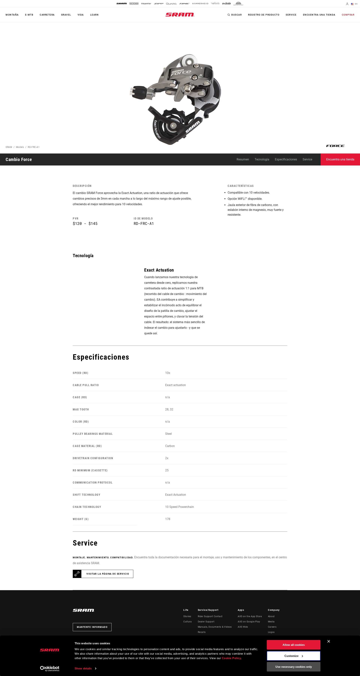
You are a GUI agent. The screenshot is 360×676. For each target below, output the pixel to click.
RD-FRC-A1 (34, 147)
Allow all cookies (294, 644)
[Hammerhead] (200, 3)
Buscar (236, 14)
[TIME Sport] (184, 4)
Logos (271, 632)
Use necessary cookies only (293, 666)
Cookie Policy (231, 658)
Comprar (348, 14)
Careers (272, 627)
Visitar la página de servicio (107, 574)
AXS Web (243, 627)
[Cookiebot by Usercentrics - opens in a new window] (49, 669)
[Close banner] (328, 641)
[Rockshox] (134, 3)
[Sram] (121, 3)
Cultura (187, 621)
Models (20, 147)
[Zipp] (159, 4)
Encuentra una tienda (319, 14)
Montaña (12, 14)
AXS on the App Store (250, 616)
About (271, 616)
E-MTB (29, 14)
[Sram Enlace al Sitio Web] (180, 14)
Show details (83, 668)
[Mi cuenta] (347, 4)
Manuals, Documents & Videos (215, 627)
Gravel (66, 14)
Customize (291, 655)
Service (291, 14)
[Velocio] (215, 3)
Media (271, 621)
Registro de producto (263, 14)
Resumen (243, 159)
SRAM (9, 147)
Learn (94, 14)
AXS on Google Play (249, 621)
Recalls (202, 632)
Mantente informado (92, 627)
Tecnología (262, 159)
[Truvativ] (146, 3)
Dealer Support (206, 621)
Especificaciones (286, 159)
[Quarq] (171, 4)
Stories (187, 616)
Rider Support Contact (210, 616)
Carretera (47, 14)
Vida (81, 14)
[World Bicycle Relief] (238, 3)
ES (356, 4)
